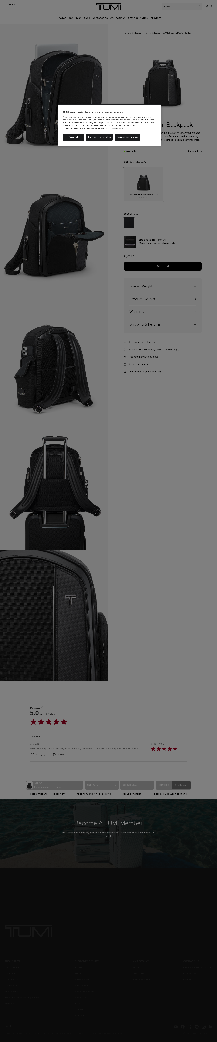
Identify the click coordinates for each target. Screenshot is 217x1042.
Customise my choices (127, 137)
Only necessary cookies (99, 137)
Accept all (73, 137)
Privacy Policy (95, 128)
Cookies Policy (116, 128)
